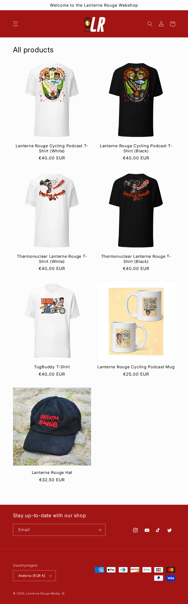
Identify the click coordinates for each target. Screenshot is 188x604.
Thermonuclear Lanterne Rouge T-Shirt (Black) (136, 259)
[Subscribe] (99, 530)
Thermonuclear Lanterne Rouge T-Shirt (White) (52, 259)
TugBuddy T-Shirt (52, 366)
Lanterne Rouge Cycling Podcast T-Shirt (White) (52, 148)
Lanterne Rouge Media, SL (45, 593)
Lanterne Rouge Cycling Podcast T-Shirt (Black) (136, 148)
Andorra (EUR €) (32, 576)
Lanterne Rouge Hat (52, 472)
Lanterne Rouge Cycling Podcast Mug (136, 366)
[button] (15, 24)
